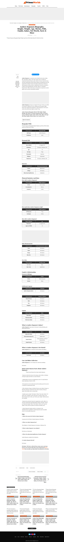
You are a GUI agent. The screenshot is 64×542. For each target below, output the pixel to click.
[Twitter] (29, 534)
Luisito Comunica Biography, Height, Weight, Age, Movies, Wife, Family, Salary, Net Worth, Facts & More (12, 501)
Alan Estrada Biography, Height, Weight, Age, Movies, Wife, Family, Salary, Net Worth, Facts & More (25, 521)
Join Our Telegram (36, 74)
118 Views (35, 35)
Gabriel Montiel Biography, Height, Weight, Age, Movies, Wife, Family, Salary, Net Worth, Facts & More (51, 501)
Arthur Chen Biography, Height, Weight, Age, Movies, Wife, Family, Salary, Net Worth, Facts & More (38, 521)
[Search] (56, 6)
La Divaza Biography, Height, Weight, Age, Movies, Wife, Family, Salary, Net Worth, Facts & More (38, 501)
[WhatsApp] (45, 472)
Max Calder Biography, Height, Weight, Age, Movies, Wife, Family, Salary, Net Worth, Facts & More (17, 84)
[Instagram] (31, 534)
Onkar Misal (30, 35)
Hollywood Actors (32, 24)
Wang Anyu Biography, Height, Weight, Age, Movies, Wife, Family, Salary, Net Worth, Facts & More (51, 521)
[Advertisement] (26, 14)
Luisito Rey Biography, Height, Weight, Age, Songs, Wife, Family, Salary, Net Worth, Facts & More (25, 501)
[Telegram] (48, 472)
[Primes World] (32, 2)
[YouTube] (33, 534)
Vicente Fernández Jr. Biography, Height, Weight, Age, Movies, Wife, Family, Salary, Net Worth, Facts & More (12, 521)
